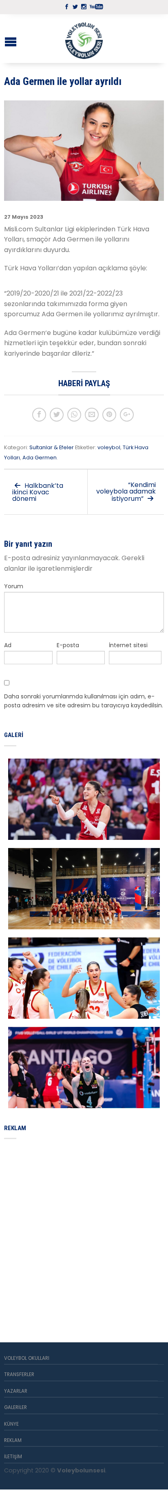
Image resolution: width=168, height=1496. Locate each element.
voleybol (108, 447)
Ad (7, 645)
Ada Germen (39, 457)
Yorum (13, 586)
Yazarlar (15, 1391)
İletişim (13, 1456)
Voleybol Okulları (26, 1358)
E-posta (68, 645)
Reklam (13, 1440)
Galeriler (15, 1407)
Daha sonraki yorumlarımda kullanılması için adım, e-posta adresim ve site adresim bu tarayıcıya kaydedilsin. (83, 700)
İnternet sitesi (128, 645)
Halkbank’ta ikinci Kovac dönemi (37, 492)
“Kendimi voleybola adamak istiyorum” (126, 491)
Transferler (19, 1374)
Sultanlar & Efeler (51, 447)
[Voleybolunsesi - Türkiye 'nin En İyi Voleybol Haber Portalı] (84, 38)
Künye (11, 1424)
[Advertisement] (84, 1231)
